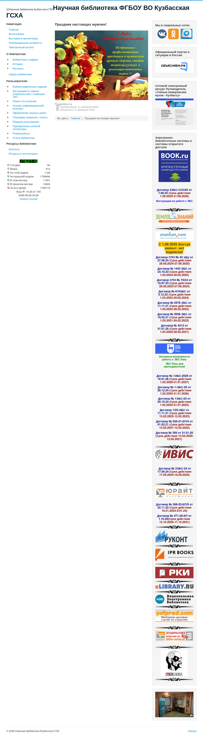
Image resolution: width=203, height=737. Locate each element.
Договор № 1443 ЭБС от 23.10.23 (174, 270)
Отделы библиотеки (20, 74)
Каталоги (14, 149)
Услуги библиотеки (24, 138)
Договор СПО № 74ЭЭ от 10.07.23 (174, 281)
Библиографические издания (30, 86)
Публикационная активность (25, 43)
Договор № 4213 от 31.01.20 (172, 327)
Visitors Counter (29, 199)
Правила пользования (26, 121)
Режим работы (21, 133)
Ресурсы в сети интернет (23, 153)
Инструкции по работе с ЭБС (174, 201)
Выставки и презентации (23, 38)
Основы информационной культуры (28, 107)
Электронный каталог (21, 47)
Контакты (18, 68)
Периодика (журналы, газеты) (30, 117)
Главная (14, 29)
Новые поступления (24, 101)
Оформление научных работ (29, 113)
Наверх (192, 731)
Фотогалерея (16, 34)
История (18, 64)
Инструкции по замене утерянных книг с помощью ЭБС (29, 94)
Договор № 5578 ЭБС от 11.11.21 (174, 304)
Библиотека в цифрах (25, 59)
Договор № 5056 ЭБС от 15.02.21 (174, 315)
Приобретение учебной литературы (26, 127)
